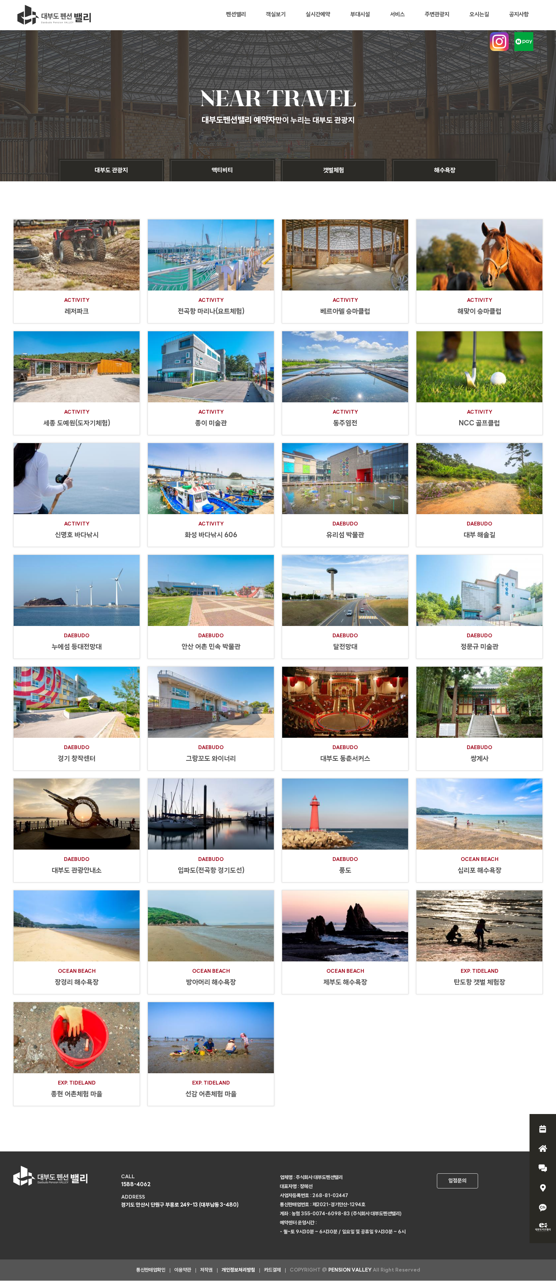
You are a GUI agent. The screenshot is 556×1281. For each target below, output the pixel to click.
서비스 (397, 15)
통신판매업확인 (150, 1270)
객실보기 (276, 15)
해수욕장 (444, 171)
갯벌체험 (333, 171)
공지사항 (519, 15)
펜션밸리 (236, 15)
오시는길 (479, 15)
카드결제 (272, 1270)
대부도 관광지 (111, 171)
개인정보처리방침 (238, 1270)
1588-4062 (136, 1185)
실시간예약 (318, 15)
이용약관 (182, 1270)
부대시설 (360, 15)
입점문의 (457, 1181)
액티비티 (222, 171)
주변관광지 (437, 15)
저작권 (206, 1270)
